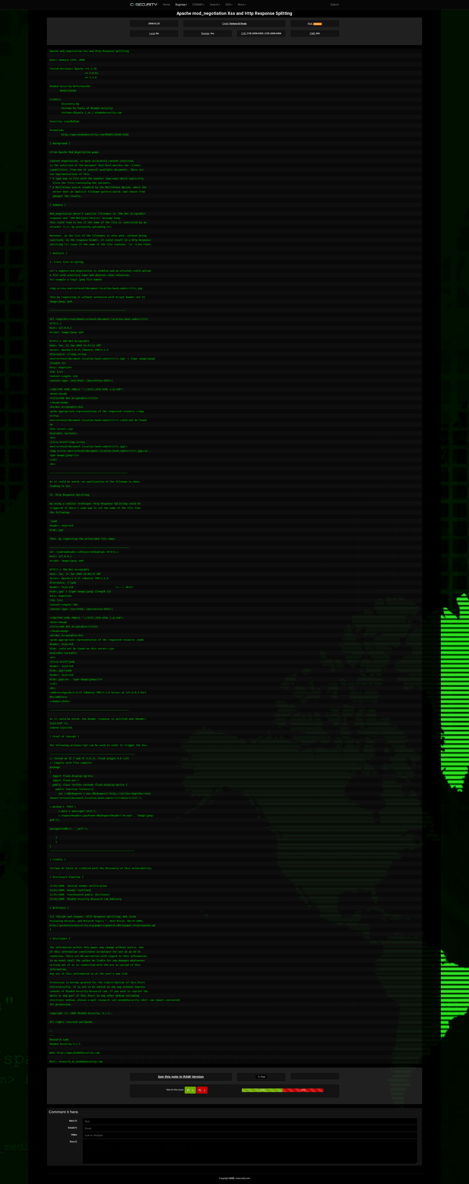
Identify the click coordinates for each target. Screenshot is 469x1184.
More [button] (241, 4)
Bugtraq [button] (180, 4)
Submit (334, 4)
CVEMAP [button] (197, 4)
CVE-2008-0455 (255, 33)
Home (166, 4)
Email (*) (72, 1128)
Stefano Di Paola (238, 23)
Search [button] (214, 4)
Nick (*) (73, 1121)
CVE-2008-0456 (273, 33)
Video (74, 1134)
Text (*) (73, 1141)
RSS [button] (228, 4)
